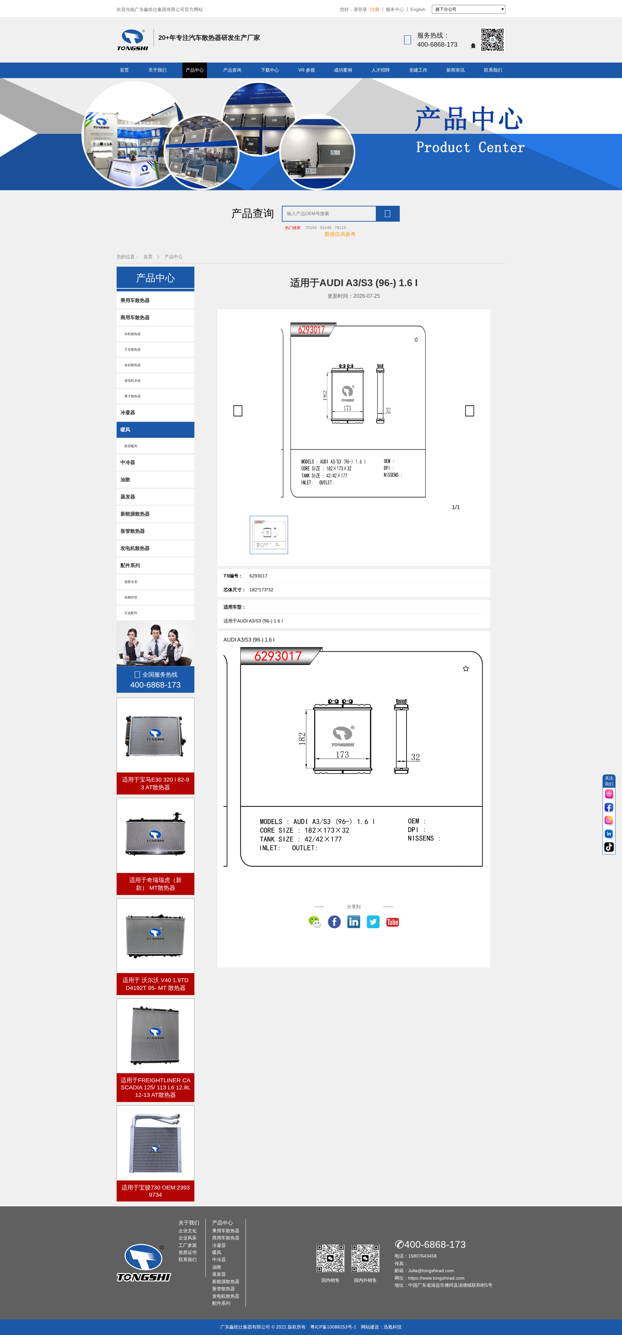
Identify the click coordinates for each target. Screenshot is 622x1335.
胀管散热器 (133, 531)
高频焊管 (129, 597)
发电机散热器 (135, 548)
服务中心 (395, 9)
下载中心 (270, 70)
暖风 (125, 429)
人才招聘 (381, 70)
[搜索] (387, 213)
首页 (124, 70)
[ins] (609, 821)
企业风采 (188, 1237)
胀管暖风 (129, 446)
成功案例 (343, 70)
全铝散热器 (131, 365)
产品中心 (195, 70)
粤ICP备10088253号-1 (333, 1326)
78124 (340, 228)
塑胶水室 (129, 582)
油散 (125, 479)
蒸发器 (128, 496)
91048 (325, 228)
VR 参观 (306, 70)
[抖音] (609, 847)
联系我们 (493, 70)
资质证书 (188, 1252)
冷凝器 (128, 412)
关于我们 (157, 70)
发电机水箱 (131, 380)
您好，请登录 (353, 9)
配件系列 (130, 565)
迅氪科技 (393, 1326)
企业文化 (188, 1230)
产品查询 (232, 70)
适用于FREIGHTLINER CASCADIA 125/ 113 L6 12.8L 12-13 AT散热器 (155, 1087)
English (417, 9)
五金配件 (129, 613)
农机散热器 (131, 334)
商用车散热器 (135, 317)
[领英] (609, 834)
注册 (374, 9)
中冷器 (128, 462)
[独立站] (609, 794)
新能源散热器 (135, 514)
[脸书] (609, 808)
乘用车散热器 (135, 300)
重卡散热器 (131, 396)
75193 (311, 228)
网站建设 (370, 1326)
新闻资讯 (455, 70)
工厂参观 (188, 1245)
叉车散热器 (131, 349)
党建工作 (418, 70)
